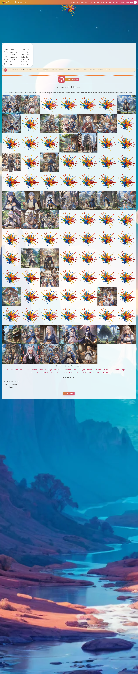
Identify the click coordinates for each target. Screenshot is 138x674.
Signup (127, 2)
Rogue (123, 370)
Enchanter (67, 370)
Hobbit (45, 372)
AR (12, 370)
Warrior (99, 370)
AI (8, 370)
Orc (51, 372)
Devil (98, 372)
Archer (106, 370)
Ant (16, 370)
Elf (32, 372)
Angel (85, 372)
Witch (34, 370)
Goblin (57, 372)
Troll (65, 372)
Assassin (115, 370)
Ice (21, 370)
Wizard (27, 370)
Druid (75, 370)
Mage (50, 370)
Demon (91, 372)
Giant (71, 372)
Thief (130, 370)
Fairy (78, 372)
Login (122, 2)
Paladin (90, 370)
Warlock (57, 370)
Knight (82, 370)
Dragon (105, 372)
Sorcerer (42, 370)
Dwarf (38, 372)
